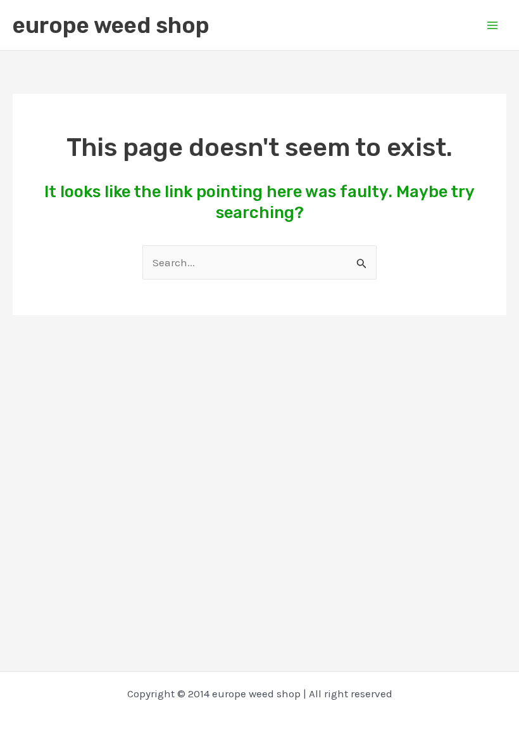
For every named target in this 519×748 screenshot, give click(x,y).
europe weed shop (111, 25)
